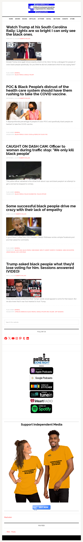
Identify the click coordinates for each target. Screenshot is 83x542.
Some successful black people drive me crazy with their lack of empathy (41, 208)
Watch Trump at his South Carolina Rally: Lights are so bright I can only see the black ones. (41, 30)
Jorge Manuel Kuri (12, 252)
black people (19, 74)
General (17, 73)
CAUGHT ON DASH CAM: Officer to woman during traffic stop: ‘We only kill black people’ (40, 150)
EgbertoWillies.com (41, 8)
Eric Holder (50, 311)
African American (21, 311)
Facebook (59, 250)
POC (46, 134)
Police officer (41, 194)
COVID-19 (31, 134)
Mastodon (8, 517)
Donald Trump (29, 74)
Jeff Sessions (59, 311)
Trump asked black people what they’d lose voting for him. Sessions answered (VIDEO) (40, 267)
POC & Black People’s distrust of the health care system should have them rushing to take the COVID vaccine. (39, 90)
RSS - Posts (11, 532)
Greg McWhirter (68, 250)
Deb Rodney (35, 250)
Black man (18, 250)
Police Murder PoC (30, 194)
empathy (52, 250)
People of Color (39, 134)
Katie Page (22, 252)
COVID (26, 134)
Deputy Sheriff (44, 250)
